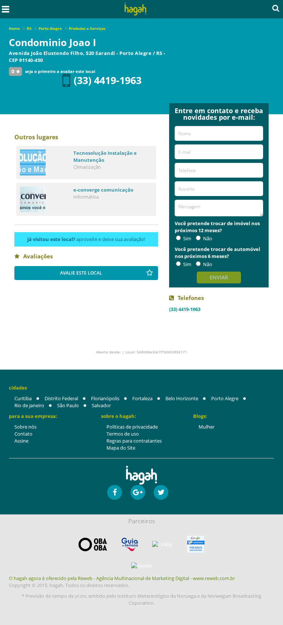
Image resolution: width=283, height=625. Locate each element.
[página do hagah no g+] (137, 492)
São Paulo (68, 405)
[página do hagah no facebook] (114, 492)
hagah (136, 9)
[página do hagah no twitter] (161, 492)
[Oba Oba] (92, 544)
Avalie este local (81, 273)
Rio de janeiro (29, 405)
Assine (21, 440)
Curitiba (23, 398)
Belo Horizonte (181, 398)
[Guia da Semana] (130, 544)
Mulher (206, 426)
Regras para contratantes (134, 440)
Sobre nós (25, 426)
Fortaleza (142, 398)
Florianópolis (105, 398)
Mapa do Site (120, 447)
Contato (23, 433)
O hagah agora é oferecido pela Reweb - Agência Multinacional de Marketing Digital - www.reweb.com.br (122, 578)
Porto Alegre (224, 398)
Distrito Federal (61, 398)
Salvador (101, 405)
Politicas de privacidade (132, 426)
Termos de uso (122, 433)
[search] (275, 8)
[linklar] (162, 544)
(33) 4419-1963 (108, 80)
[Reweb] (141, 565)
